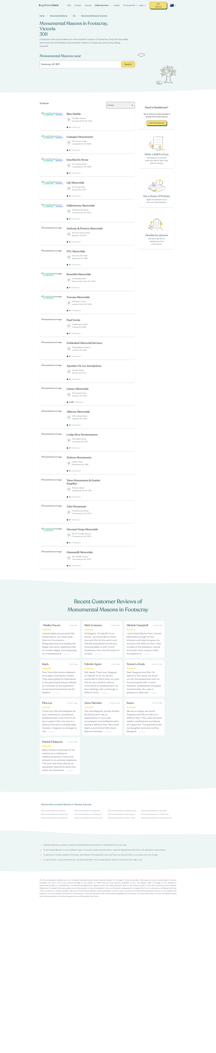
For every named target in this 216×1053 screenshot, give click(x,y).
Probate (88, 5)
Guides (117, 5)
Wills (69, 5)
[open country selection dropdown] (173, 5)
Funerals (77, 5)
